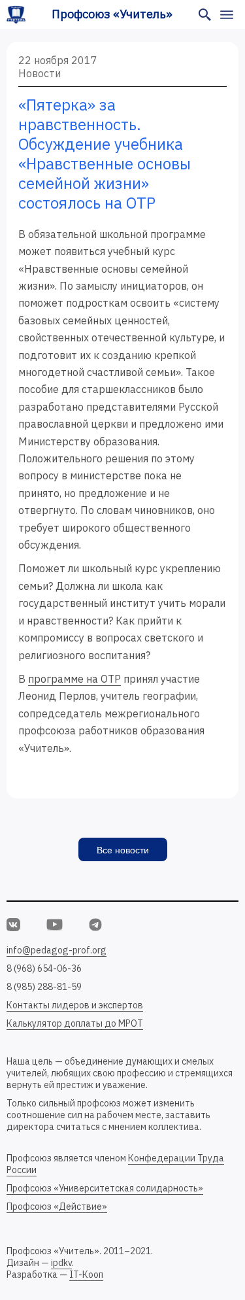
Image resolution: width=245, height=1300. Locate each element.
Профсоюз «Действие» (57, 1206)
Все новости (123, 850)
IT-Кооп (86, 1274)
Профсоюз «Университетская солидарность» (105, 1188)
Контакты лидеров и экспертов (75, 1005)
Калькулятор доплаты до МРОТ (75, 1023)
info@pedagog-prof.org (56, 950)
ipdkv (61, 1263)
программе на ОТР (74, 678)
